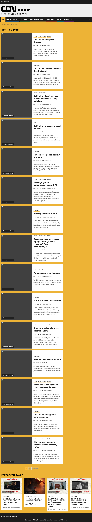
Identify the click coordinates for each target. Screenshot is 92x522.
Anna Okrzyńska (47, 160)
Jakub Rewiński (47, 250)
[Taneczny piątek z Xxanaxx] (16, 277)
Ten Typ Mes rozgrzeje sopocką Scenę (45, 415)
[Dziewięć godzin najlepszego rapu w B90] (16, 190)
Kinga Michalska (47, 104)
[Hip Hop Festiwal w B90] (16, 219)
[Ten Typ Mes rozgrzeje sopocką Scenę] (16, 421)
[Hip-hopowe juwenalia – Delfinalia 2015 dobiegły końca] (16, 450)
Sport (59, 19)
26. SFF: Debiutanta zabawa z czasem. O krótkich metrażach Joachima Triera (78, 501)
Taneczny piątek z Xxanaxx (47, 273)
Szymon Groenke (47, 390)
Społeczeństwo (36, 19)
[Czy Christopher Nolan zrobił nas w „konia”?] (34, 486)
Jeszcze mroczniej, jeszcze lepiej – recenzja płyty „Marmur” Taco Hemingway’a (47, 243)
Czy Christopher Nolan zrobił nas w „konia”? (34, 500)
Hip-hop (40, 36)
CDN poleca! (37, 65)
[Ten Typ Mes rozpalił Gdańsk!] (16, 46)
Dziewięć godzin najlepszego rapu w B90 (45, 183)
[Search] (89, 19)
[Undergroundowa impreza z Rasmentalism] (16, 335)
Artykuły (35, 36)
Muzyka (49, 36)
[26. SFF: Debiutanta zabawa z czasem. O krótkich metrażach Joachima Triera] (80, 486)
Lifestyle (49, 19)
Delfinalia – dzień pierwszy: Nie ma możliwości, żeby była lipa (47, 98)
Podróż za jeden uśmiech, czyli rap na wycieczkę (46, 386)
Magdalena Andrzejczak (49, 188)
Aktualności (10, 19)
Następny (35, 468)
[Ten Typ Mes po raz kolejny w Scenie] (16, 161)
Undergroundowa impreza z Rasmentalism (47, 329)
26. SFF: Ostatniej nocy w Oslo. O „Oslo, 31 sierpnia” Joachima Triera (11, 501)
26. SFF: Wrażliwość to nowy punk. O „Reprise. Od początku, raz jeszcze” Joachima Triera (56, 502)
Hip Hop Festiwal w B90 (45, 213)
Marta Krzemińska (47, 276)
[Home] (3, 19)
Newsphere (49, 520)
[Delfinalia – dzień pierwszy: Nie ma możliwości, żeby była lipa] (16, 104)
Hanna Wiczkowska (32, 505)
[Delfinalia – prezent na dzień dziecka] (16, 132)
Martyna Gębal (46, 45)
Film (4, 496)
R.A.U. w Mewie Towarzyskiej (47, 301)
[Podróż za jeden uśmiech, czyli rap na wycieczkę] (16, 392)
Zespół (8, 516)
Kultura (23, 19)
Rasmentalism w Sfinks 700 (47, 359)
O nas (3, 516)
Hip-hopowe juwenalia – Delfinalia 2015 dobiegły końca (45, 444)
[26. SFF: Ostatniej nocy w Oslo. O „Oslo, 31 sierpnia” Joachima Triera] (11, 486)
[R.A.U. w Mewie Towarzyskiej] (16, 306)
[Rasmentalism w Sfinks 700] (16, 363)
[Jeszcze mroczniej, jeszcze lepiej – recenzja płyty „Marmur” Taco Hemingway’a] (16, 248)
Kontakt (67, 19)
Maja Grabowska (16, 507)
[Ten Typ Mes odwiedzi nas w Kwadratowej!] (16, 75)
